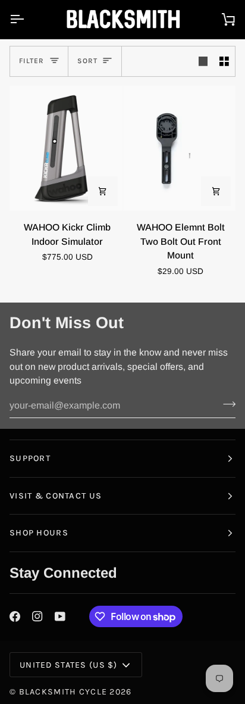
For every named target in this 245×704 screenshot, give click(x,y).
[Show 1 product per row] (203, 61)
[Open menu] (27, 19)
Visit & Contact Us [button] (56, 496)
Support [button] (30, 458)
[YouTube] (60, 616)
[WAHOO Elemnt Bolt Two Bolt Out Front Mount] (179, 148)
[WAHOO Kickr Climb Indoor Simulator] (66, 148)
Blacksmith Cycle (63, 692)
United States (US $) (69, 665)
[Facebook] (15, 616)
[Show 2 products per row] (224, 61)
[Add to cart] (103, 191)
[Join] (225, 404)
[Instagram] (37, 616)
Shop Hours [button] (39, 533)
